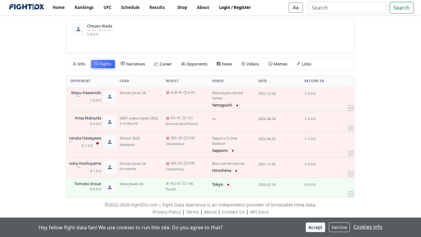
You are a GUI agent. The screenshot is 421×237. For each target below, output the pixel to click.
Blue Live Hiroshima (228, 163)
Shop (182, 7)
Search (402, 7)
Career (166, 64)
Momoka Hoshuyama (81, 163)
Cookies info (368, 226)
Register (242, 7)
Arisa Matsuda (88, 118)
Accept (315, 227)
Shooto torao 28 (133, 92)
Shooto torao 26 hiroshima (133, 166)
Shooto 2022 (130, 138)
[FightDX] (26, 7)
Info (81, 64)
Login (224, 7)
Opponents (196, 64)
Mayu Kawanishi (86, 92)
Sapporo (220, 150)
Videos (253, 64)
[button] (350, 99)
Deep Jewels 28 (131, 183)
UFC (107, 7)
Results (157, 7)
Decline (339, 227)
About (203, 7)
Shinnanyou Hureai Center (227, 95)
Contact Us (233, 212)
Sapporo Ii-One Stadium (224, 141)
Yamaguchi (222, 105)
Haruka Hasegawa (84, 138)
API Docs (259, 212)
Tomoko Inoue (87, 183)
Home (59, 7)
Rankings (84, 7)
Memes (280, 64)
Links (306, 64)
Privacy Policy (167, 212)
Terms (192, 212)
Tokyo (217, 184)
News (227, 64)
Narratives (135, 64)
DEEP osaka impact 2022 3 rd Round (139, 121)
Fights (105, 64)
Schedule (130, 7)
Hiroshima (221, 170)
